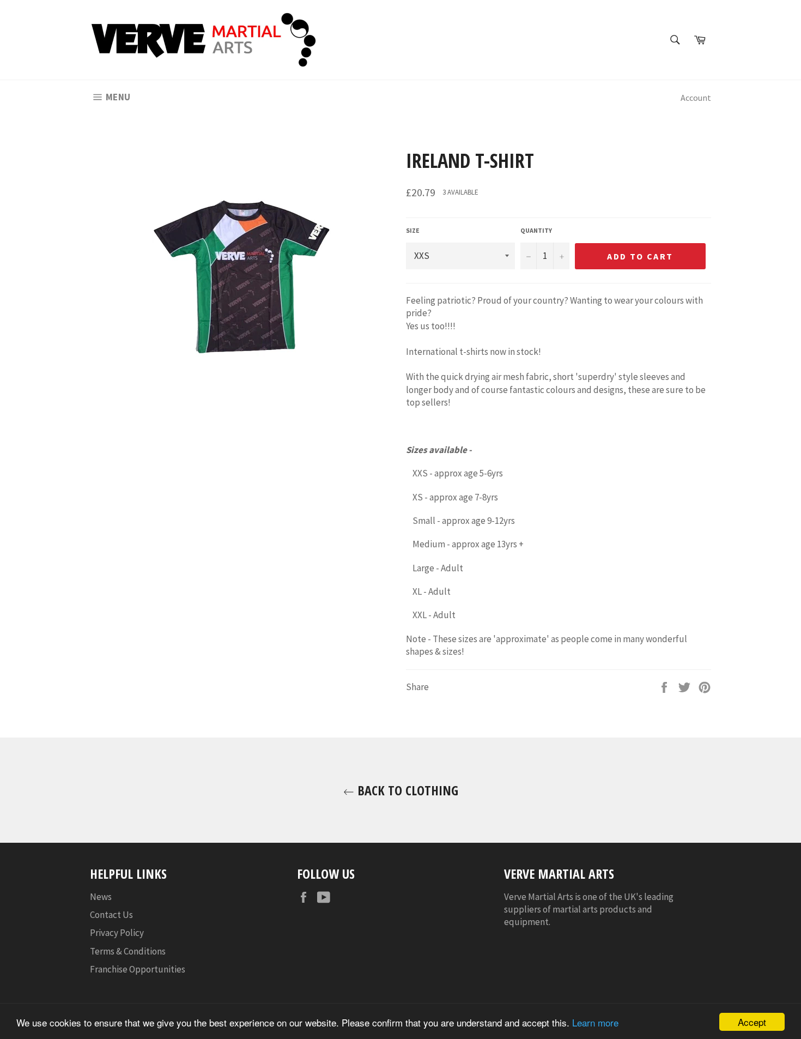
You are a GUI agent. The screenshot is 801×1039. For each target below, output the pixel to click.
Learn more (595, 1022)
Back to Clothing (406, 790)
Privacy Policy (117, 933)
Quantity (536, 230)
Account (696, 97)
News (101, 897)
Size (413, 230)
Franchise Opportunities (137, 969)
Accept (752, 1022)
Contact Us (111, 915)
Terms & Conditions (128, 951)
